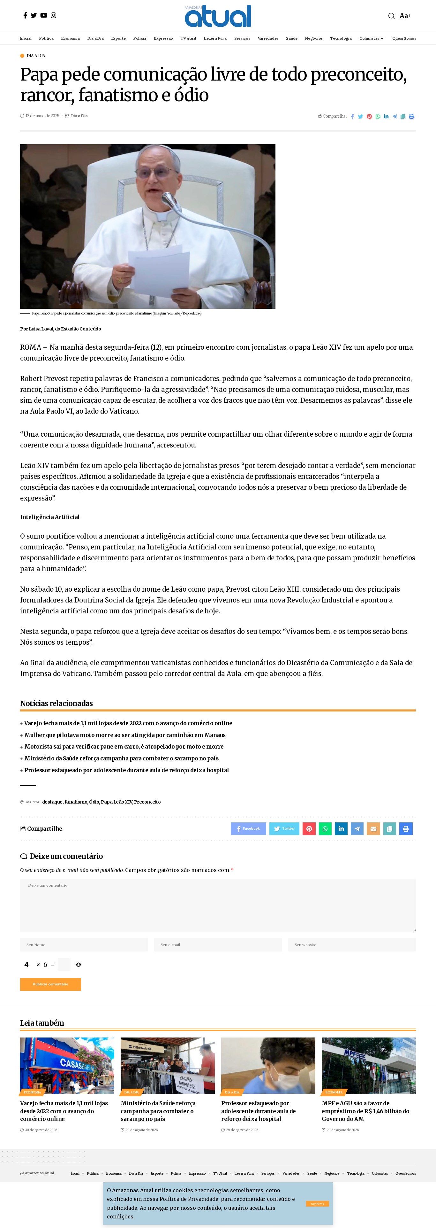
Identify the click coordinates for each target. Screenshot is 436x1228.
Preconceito (147, 802)
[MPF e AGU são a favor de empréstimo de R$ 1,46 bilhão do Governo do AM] (369, 1066)
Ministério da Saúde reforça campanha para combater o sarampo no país (121, 758)
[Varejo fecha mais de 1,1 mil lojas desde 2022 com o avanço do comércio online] (67, 1066)
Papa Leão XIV (116, 802)
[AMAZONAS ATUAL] (218, 16)
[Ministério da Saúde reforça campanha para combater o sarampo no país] (168, 1066)
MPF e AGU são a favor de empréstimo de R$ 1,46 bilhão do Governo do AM (366, 1111)
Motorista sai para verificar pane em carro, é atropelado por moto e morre (124, 746)
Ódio (94, 802)
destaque (52, 802)
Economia (32, 1092)
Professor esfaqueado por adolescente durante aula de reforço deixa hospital (126, 770)
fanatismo (75, 802)
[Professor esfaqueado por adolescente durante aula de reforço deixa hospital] (268, 1066)
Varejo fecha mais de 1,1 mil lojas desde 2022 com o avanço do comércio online (128, 723)
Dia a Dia (35, 56)
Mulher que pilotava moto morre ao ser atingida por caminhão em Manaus (125, 735)
